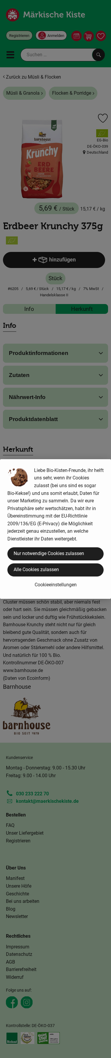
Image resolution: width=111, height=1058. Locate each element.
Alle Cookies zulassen (36, 569)
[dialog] (55, 529)
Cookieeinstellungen (56, 585)
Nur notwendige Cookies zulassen (49, 553)
